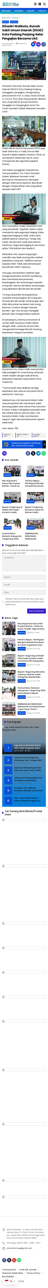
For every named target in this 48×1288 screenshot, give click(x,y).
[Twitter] (33, 453)
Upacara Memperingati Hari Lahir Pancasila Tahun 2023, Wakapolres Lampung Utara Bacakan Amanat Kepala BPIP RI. (28, 769)
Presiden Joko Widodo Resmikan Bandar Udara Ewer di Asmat (28, 789)
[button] (35, 4)
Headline (14, 22)
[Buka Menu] (39, 4)
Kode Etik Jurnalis (27, 1269)
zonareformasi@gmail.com (19, 1248)
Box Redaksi (8, 1276)
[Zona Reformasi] (16, 4)
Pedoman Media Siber (12, 1273)
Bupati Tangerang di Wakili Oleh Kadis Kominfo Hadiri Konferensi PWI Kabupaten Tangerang (12, 510)
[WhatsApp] (43, 453)
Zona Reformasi (8, 43)
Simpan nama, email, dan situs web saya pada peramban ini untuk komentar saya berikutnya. (25, 602)
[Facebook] (28, 453)
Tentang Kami (9, 1269)
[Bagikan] (43, 44)
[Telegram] (38, 453)
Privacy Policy (33, 1273)
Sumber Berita (36, 435)
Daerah (5, 22)
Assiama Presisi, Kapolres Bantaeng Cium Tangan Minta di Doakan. (28, 759)
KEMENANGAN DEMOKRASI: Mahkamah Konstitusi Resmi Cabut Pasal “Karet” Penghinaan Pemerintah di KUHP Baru (35, 536)
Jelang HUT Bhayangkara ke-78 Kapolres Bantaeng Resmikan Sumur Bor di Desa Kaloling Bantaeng (28, 779)
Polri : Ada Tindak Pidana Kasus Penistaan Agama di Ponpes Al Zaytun (27, 799)
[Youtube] (14, 1260)
